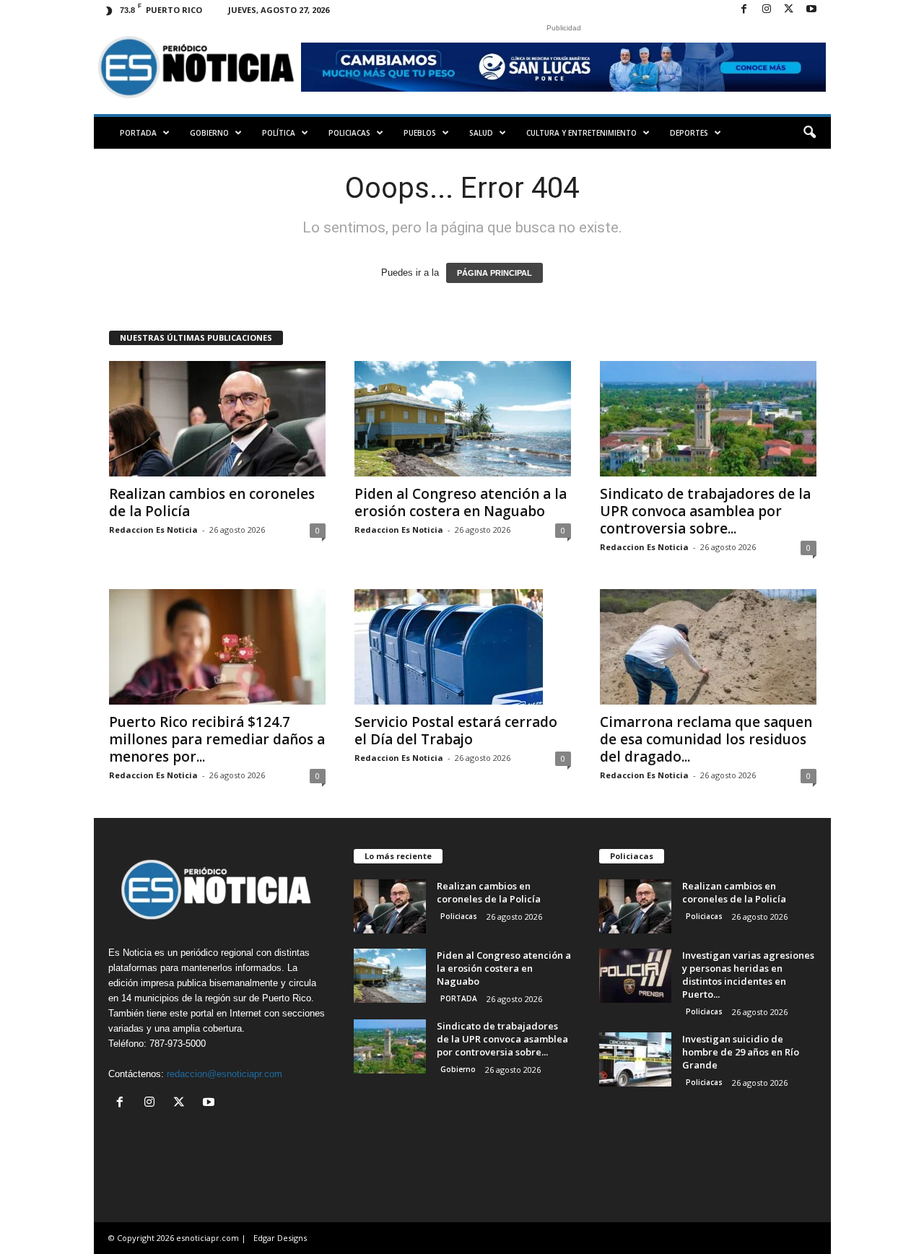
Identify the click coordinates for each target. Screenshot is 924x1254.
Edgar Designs (280, 1237)
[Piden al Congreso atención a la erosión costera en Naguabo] (462, 418)
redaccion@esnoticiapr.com (224, 1073)
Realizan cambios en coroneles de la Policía (212, 502)
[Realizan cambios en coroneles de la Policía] (217, 418)
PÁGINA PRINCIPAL (494, 273)
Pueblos (420, 133)
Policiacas (349, 133)
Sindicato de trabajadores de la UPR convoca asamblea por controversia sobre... (705, 511)
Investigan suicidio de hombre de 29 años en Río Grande (740, 1051)
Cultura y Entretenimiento (581, 133)
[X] (789, 9)
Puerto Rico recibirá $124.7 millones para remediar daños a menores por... (217, 739)
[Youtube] (811, 9)
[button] (809, 133)
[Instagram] (766, 9)
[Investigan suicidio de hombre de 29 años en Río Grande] (635, 1059)
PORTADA (138, 133)
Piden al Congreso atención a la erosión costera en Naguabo (460, 502)
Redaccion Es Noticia (153, 529)
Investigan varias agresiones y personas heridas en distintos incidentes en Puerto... (748, 975)
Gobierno (209, 133)
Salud (481, 133)
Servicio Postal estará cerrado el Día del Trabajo (455, 731)
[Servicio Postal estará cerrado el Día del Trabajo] (462, 647)
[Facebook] (744, 9)
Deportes (689, 133)
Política (278, 133)
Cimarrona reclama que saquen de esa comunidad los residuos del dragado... (706, 739)
